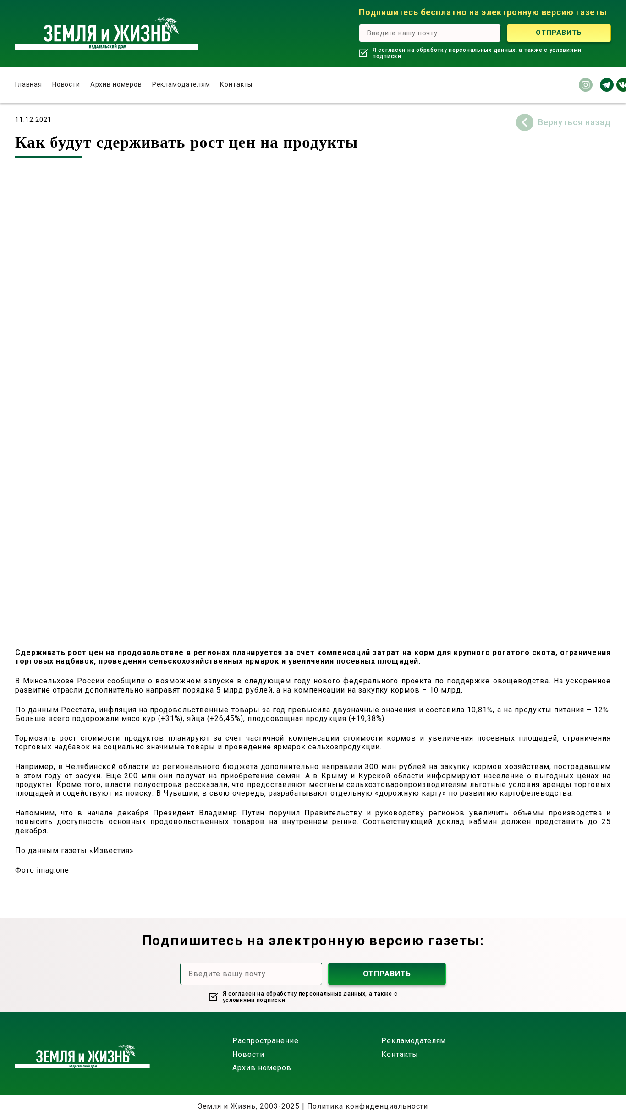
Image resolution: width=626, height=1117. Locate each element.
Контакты (236, 84)
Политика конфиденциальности (367, 1106)
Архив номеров (116, 84)
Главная (28, 84)
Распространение (265, 1040)
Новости (66, 84)
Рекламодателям (181, 84)
